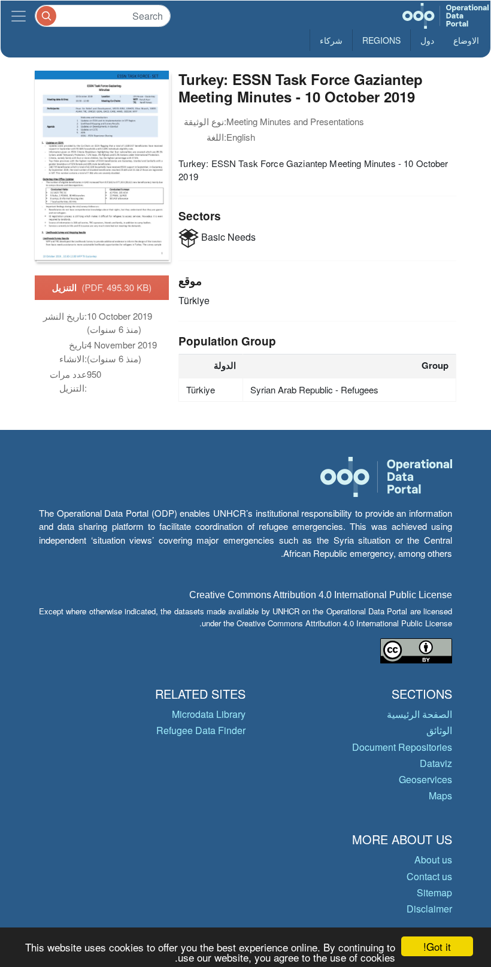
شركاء (331, 40)
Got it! (437, 946)
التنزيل (102, 287)
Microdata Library (209, 714)
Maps (440, 795)
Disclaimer (429, 909)
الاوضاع (466, 40)
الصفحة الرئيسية (419, 714)
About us (433, 859)
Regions (381, 40)
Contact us (429, 876)
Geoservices (425, 779)
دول (427, 40)
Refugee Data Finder (201, 730)
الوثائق (439, 730)
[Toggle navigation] (18, 15)
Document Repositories (402, 747)
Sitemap (434, 892)
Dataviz (436, 763)
